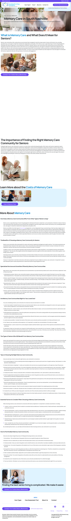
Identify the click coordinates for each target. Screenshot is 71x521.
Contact (54, 500)
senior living (22, 228)
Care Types (9, 15)
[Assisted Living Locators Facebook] (55, 506)
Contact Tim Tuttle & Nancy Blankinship (14, 74)
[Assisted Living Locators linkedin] (63, 506)
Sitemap (52, 511)
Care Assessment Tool (32, 500)
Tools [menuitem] (33, 5)
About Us (45, 500)
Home (5, 15)
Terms (66, 511)
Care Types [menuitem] (27, 5)
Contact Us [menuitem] (45, 5)
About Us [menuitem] (39, 5)
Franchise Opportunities (37, 508)
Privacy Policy (60, 511)
